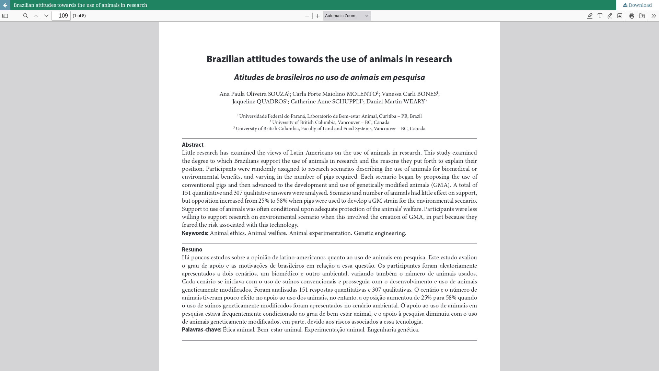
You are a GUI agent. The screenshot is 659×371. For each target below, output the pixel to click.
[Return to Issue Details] (5, 5)
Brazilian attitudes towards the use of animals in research (80, 5)
